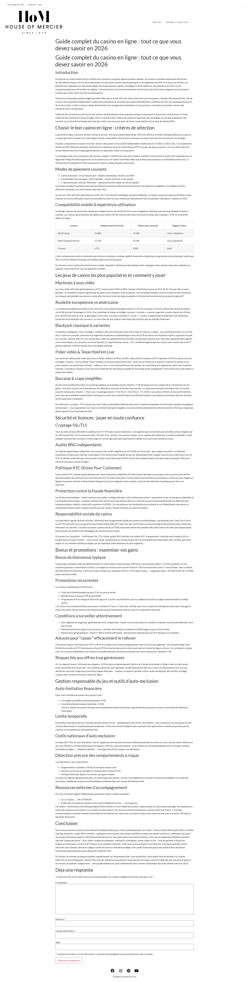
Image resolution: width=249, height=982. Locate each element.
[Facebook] (112, 970)
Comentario (61, 882)
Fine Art (157, 22)
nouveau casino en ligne (80, 98)
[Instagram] (120, 970)
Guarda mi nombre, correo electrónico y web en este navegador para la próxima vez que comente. (105, 954)
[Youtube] (136, 970)
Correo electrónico (65, 931)
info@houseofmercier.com (124, 976)
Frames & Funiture (177, 22)
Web (57, 942)
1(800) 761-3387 (18, 5)
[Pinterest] (128, 970)
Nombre (60, 919)
